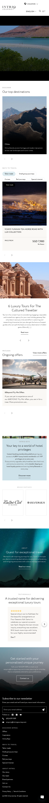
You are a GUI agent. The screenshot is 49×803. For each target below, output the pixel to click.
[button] (4, 159)
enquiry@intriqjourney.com (14, 669)
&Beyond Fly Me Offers (14, 392)
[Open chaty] (42, 797)
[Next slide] (12, 413)
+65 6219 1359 (23, 667)
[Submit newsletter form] (43, 710)
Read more (24, 332)
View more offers (40, 353)
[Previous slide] (4, 413)
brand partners (24, 487)
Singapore (31, 4)
